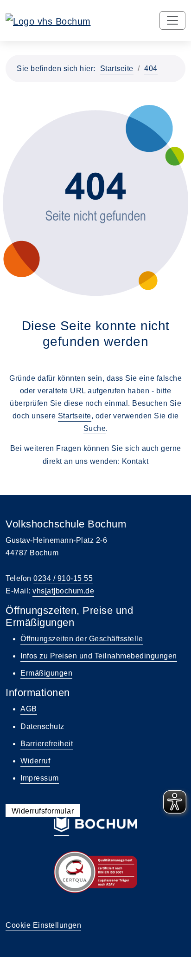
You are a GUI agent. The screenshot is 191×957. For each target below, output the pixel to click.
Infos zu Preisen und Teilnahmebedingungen (98, 656)
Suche (94, 428)
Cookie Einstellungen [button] (43, 925)
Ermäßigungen (46, 673)
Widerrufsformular (43, 811)
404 (151, 68)
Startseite (117, 68)
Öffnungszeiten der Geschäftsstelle (81, 639)
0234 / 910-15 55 (63, 578)
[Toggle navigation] (172, 20)
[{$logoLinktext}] (48, 20)
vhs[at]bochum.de (63, 591)
